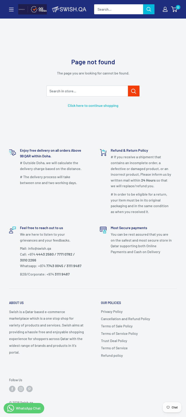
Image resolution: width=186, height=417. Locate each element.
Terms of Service (114, 348)
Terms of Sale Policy (117, 326)
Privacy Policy (112, 311)
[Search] (148, 9)
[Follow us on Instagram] (21, 389)
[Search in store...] (134, 91)
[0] (174, 9)
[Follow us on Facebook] (12, 389)
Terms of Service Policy (119, 333)
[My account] (165, 9)
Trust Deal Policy (114, 340)
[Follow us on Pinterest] (29, 389)
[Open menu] (11, 9)
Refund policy (112, 355)
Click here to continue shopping (93, 105)
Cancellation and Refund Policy (125, 318)
